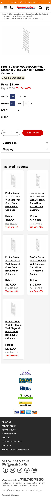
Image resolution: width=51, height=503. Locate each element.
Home (4, 14)
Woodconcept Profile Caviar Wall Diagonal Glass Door (23, 18)
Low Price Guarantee (12, 441)
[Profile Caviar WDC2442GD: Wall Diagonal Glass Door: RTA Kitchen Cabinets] (13, 245)
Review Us (6, 445)
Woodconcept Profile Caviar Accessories (18, 16)
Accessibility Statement (10, 495)
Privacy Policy (9, 426)
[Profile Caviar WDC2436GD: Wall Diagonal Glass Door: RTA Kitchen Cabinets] (38, 181)
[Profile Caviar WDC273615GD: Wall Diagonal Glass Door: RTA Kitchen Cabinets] (38, 245)
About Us (6, 422)
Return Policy (9, 430)
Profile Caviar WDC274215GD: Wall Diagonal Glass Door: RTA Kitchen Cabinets (13, 330)
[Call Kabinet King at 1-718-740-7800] (11, 8)
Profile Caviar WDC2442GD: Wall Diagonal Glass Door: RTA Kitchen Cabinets (12, 265)
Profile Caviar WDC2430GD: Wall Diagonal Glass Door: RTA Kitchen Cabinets (12, 201)
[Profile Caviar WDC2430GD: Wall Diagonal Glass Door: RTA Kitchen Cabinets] (13, 181)
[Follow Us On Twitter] (12, 470)
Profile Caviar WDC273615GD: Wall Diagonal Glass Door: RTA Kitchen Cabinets (38, 265)
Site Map (36, 490)
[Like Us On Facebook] (5, 470)
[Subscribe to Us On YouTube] (34, 470)
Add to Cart (33, 132)
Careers (6, 437)
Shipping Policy (9, 433)
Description (10, 143)
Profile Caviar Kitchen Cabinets (37, 14)
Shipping (8, 149)
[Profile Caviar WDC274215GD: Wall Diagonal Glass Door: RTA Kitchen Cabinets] (13, 309)
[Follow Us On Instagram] (19, 470)
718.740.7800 (32, 479)
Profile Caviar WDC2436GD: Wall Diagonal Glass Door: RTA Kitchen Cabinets (37, 201)
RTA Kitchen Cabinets (16, 14)
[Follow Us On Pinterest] (27, 470)
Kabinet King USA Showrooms (15, 449)
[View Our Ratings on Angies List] (25, 404)
